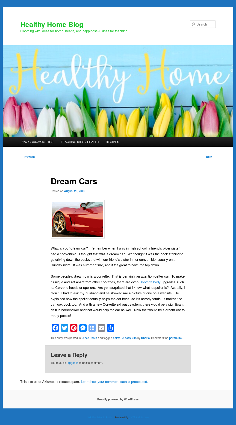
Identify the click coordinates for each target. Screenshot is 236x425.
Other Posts (89, 338)
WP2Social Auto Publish (101, 417)
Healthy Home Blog (51, 24)
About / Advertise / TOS (37, 142)
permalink (175, 338)
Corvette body (150, 281)
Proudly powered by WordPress (118, 399)
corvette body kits (125, 338)
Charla (145, 338)
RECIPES (112, 142)
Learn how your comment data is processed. (114, 381)
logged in (73, 363)
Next (211, 157)
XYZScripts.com (139, 417)
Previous (27, 157)
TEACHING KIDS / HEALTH (80, 142)
